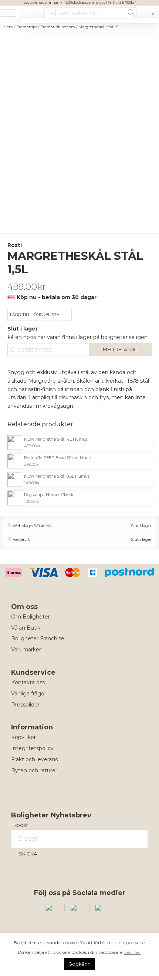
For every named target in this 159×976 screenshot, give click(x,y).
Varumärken (27, 649)
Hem (8, 26)
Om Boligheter (30, 616)
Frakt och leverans (34, 759)
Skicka (28, 854)
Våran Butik (25, 627)
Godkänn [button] (79, 964)
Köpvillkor (23, 737)
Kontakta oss (28, 682)
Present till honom (57, 26)
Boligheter (31, 13)
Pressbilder (25, 704)
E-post (19, 825)
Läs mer (132, 952)
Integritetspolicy (32, 748)
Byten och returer (34, 770)
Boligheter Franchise (37, 638)
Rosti (14, 245)
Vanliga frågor (28, 693)
